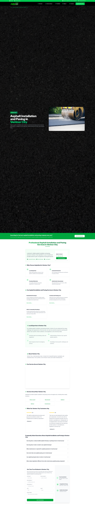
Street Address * (29, 484)
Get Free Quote (17, 0)
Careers (12, 0)
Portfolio (58, 3)
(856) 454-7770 (80, 3)
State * (42, 488)
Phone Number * (43, 476)
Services (40, 3)
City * (28, 488)
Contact (72, 3)
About (65, 3)
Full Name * (29, 476)
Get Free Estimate (79, 236)
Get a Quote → (29, 302)
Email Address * (29, 480)
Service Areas (49, 3)
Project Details (29, 492)
